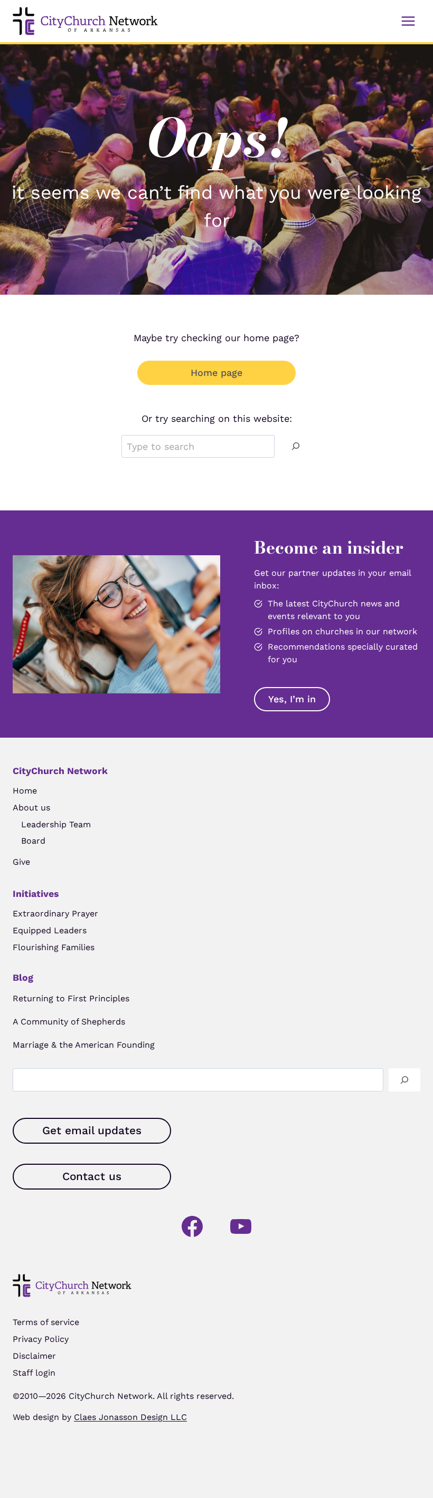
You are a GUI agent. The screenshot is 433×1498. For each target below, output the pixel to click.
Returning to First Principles (71, 998)
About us (31, 808)
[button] (292, 699)
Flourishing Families (54, 947)
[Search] (296, 446)
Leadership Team (56, 824)
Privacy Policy (41, 1339)
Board (33, 841)
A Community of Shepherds (69, 1022)
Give (21, 862)
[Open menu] (408, 21)
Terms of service (46, 1322)
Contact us (91, 1176)
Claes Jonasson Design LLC (130, 1417)
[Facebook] (192, 1226)
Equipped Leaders (50, 930)
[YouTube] (241, 1226)
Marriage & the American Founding (84, 1045)
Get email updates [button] (92, 1130)
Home (25, 791)
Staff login (34, 1373)
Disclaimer (34, 1356)
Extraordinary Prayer (55, 914)
